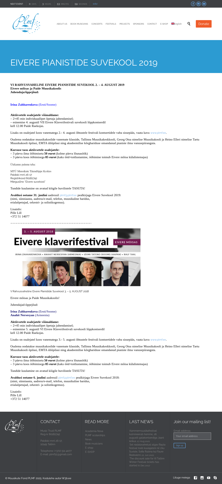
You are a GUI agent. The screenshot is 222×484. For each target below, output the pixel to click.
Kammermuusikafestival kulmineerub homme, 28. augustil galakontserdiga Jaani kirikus (146, 436)
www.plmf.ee (158, 132)
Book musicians (94, 443)
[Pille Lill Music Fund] (26, 24)
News (88, 439)
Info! (95, 4)
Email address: (182, 430)
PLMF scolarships (95, 435)
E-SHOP (90, 452)
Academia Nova (94, 431)
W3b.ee (66, 478)
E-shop (89, 447)
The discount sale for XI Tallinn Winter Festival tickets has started (146, 462)
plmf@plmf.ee (68, 195)
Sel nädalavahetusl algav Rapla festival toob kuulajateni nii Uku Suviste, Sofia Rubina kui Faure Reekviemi (147, 449)
